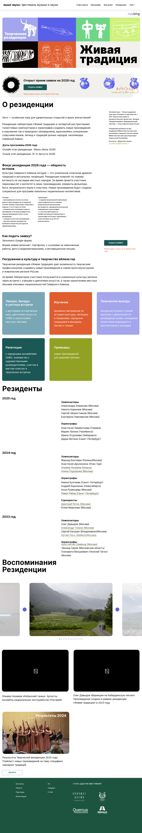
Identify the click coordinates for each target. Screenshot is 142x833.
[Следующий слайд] (117, 609)
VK (49, 784)
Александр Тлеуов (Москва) (77, 527)
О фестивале (82, 5)
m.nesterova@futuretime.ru (119, 144)
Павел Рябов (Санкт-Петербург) (80, 493)
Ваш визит (108, 5)
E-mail (50, 792)
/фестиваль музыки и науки (30, 4)
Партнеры (20, 792)
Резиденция (121, 5)
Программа (96, 5)
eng (137, 14)
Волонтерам (21, 796)
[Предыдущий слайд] (25, 609)
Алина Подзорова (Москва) (77, 471)
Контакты (20, 784)
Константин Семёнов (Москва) (79, 544)
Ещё (132, 5)
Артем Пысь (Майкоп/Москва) (78, 535)
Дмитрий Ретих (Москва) (76, 504)
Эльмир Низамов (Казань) (76, 467)
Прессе (19, 788)
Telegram (51, 788)
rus (130, 14)
